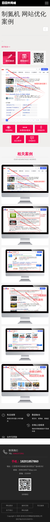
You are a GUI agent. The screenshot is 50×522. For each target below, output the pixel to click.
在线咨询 (41, 130)
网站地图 (25, 510)
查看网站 (9, 130)
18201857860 (29, 461)
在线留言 (32, 141)
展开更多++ (6, 47)
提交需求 (17, 141)
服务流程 (25, 505)
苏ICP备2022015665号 (24, 519)
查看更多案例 (25, 130)
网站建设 (9, 505)
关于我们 (9, 510)
